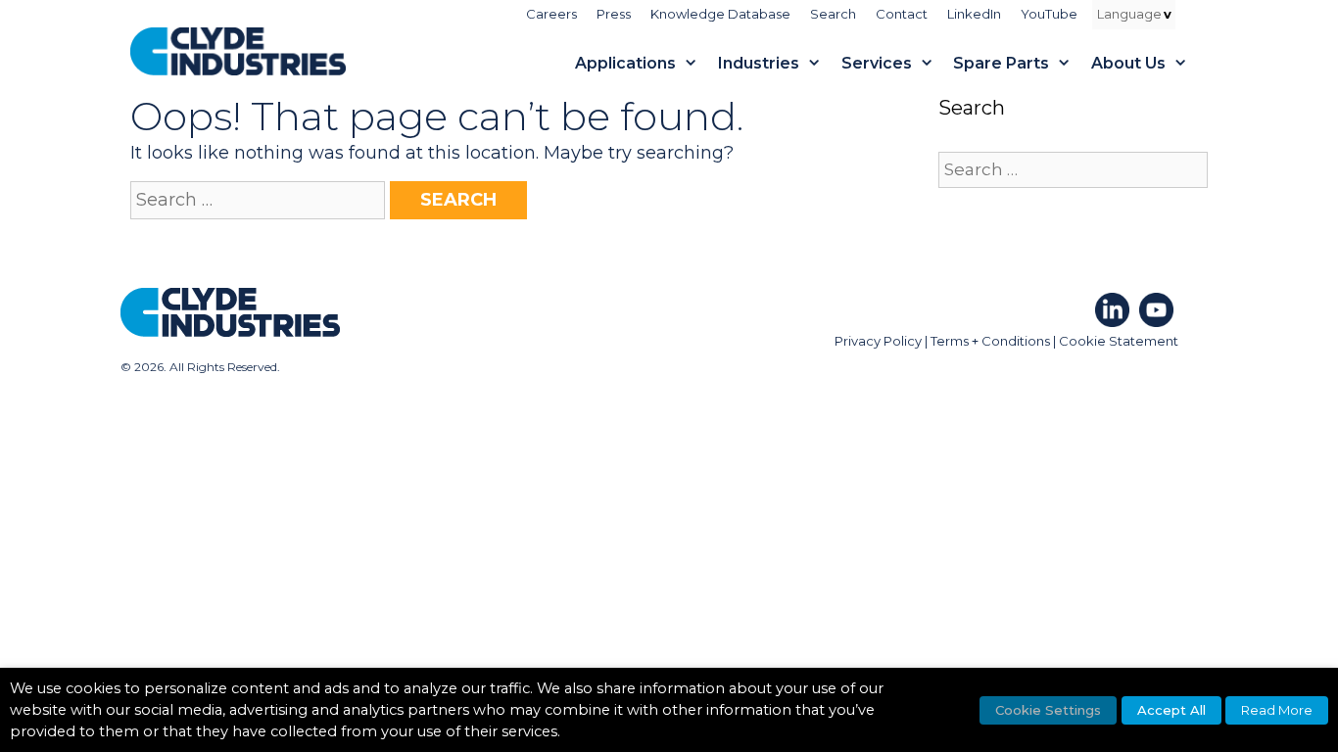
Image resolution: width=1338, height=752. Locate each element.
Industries (758, 63)
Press (614, 14)
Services (876, 63)
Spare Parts (1001, 63)
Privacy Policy (878, 341)
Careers (551, 14)
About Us (1128, 63)
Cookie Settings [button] (1048, 710)
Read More (1277, 710)
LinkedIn (974, 14)
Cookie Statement (1118, 341)
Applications (625, 63)
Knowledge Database (720, 14)
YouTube (1049, 14)
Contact (902, 14)
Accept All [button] (1171, 710)
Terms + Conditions (990, 341)
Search (833, 14)
